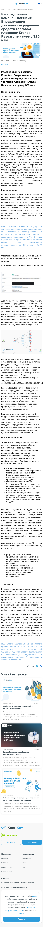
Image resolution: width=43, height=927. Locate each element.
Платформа (11, 842)
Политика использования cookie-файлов (17, 883)
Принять (21, 919)
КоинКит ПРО (6, 863)
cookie (34, 896)
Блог (23, 867)
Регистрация (32, 842)
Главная (4, 858)
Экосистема (27, 858)
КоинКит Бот (6, 872)
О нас (24, 863)
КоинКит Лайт (7, 867)
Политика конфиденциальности (14, 887)
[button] (40, 4)
